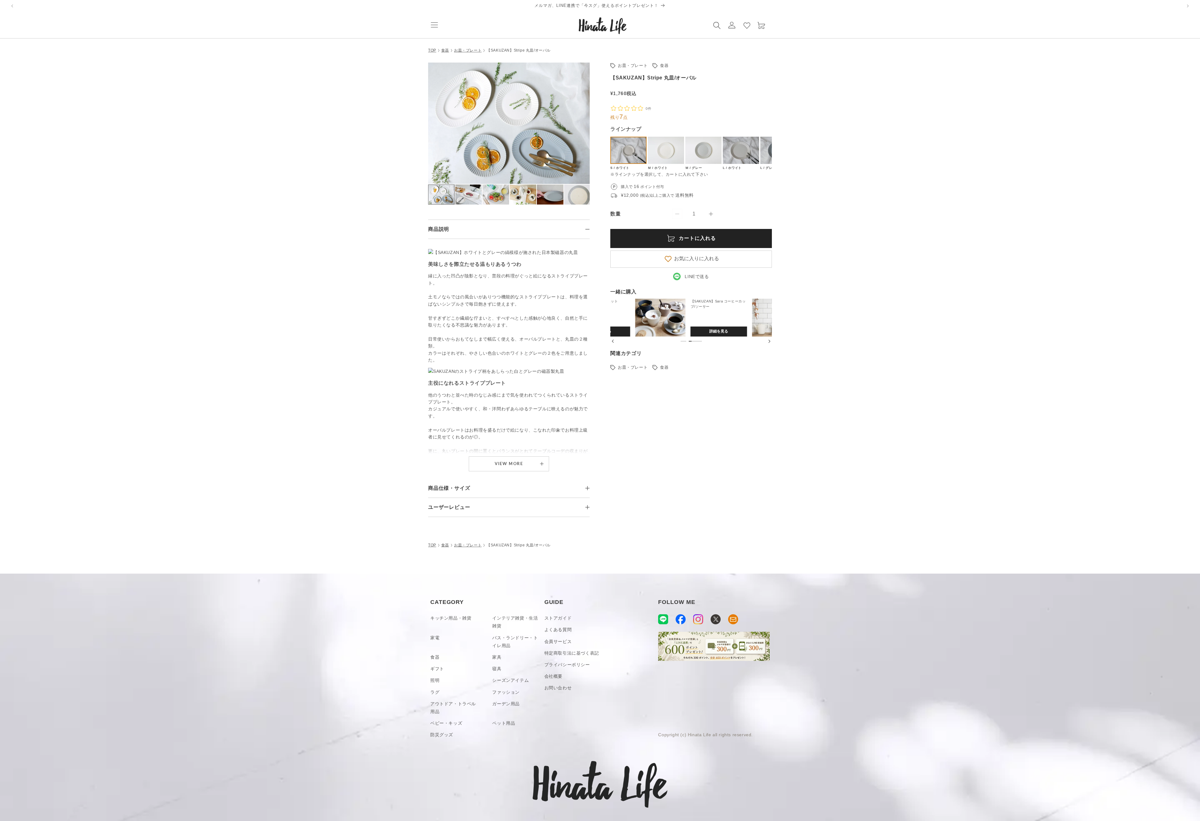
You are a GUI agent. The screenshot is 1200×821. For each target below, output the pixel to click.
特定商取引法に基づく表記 (571, 653)
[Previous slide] (612, 341)
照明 (434, 680)
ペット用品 (503, 723)
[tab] (683, 341)
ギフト (437, 668)
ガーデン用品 (506, 703)
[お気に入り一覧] (747, 25)
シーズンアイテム (510, 680)
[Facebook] (681, 619)
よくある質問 (558, 629)
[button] (434, 25)
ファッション (506, 692)
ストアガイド (558, 618)
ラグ (434, 692)
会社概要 (553, 676)
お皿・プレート (468, 50)
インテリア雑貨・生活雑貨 (515, 622)
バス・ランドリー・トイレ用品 (515, 641)
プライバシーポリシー (567, 664)
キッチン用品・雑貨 (450, 618)
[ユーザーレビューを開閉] (587, 507)
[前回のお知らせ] (12, 6)
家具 (496, 657)
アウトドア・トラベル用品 (453, 707)
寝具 (496, 668)
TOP (432, 50)
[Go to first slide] (769, 341)
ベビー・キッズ (446, 723)
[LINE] (663, 619)
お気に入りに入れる (696, 258)
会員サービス (558, 641)
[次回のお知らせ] (1188, 6)
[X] (716, 619)
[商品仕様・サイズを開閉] (587, 488)
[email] (733, 619)
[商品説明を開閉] (587, 229)
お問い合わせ (558, 687)
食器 (445, 50)
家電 (434, 637)
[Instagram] (698, 619)
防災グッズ (441, 734)
